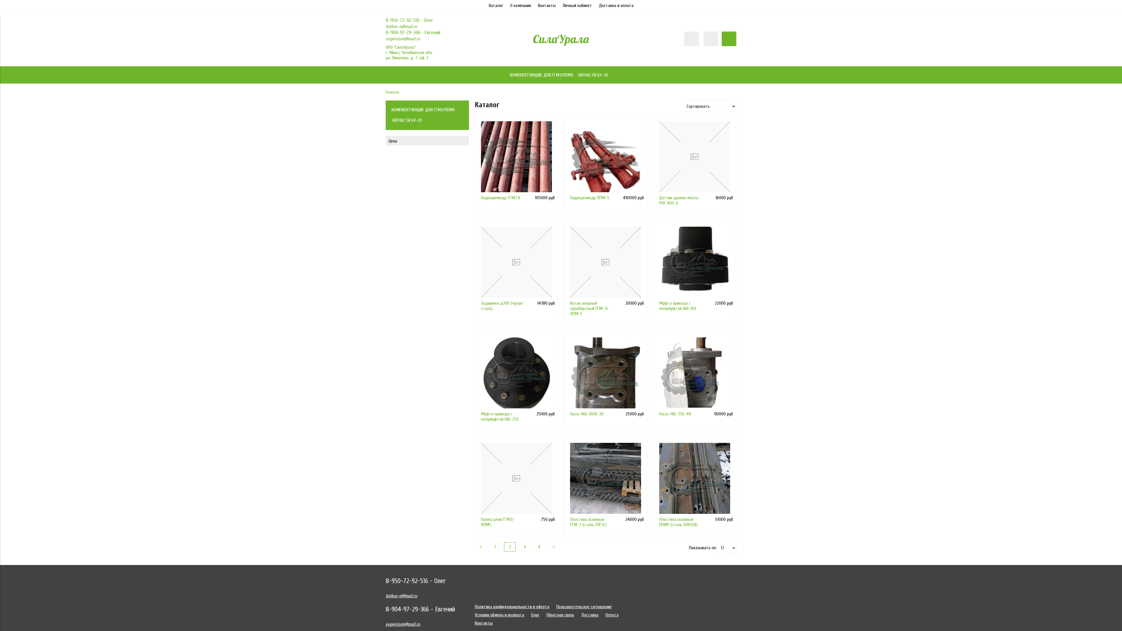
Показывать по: (703, 547)
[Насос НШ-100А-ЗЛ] (605, 372)
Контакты (547, 5)
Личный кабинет (577, 5)
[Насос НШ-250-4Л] (694, 372)
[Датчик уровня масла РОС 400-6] (694, 156)
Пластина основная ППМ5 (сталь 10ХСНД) (678, 522)
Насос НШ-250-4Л (675, 414)
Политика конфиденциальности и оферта (512, 606)
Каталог (496, 5)
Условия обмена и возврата (499, 615)
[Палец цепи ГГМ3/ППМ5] (516, 478)
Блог (535, 615)
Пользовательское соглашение (584, 606)
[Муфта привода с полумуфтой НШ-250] (516, 372)
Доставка (589, 615)
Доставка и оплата (616, 5)
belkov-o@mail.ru (401, 26)
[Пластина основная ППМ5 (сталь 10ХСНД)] (694, 478)
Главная (392, 92)
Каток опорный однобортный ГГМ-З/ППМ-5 (589, 308)
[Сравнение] (711, 39)
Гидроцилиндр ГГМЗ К (500, 197)
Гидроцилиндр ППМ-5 (589, 197)
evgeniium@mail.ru (403, 38)
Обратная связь (560, 615)
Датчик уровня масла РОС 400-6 (678, 200)
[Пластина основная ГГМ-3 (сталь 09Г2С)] (605, 478)
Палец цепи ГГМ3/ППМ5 (497, 522)
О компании (520, 5)
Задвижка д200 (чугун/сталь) (502, 306)
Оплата (612, 615)
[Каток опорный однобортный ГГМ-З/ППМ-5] (605, 262)
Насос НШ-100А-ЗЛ (586, 414)
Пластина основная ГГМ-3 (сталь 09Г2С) (588, 522)
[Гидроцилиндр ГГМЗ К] (516, 156)
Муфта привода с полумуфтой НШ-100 (677, 306)
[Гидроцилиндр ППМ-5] (605, 156)
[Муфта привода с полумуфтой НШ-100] (694, 262)
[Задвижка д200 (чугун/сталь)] (516, 262)
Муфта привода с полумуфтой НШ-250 (500, 416)
